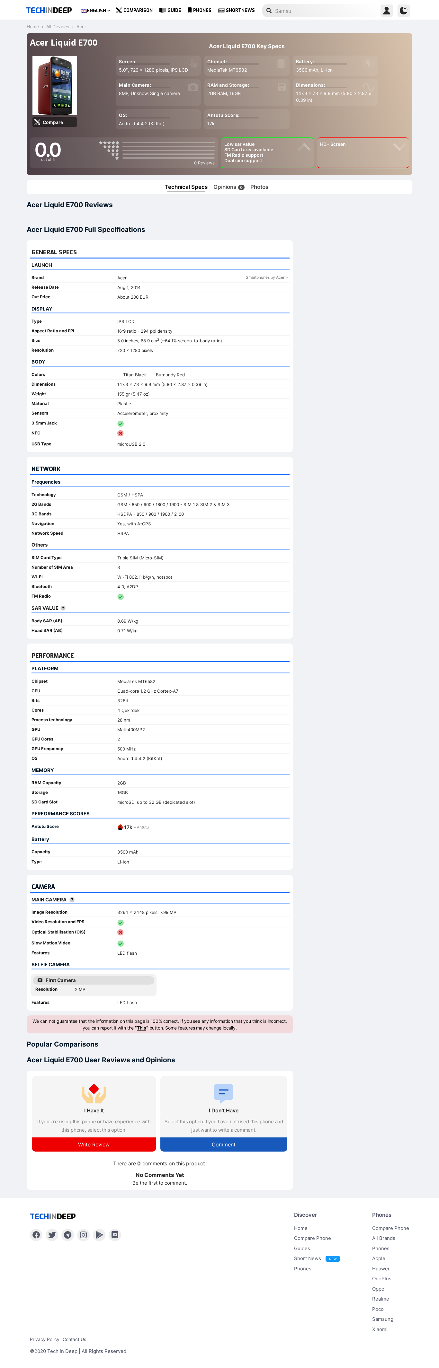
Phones (202, 10)
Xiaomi (380, 1329)
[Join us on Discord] (115, 1235)
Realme (380, 1299)
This (141, 1027)
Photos (259, 187)
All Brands (383, 1238)
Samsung (382, 1319)
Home (301, 1228)
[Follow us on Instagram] (83, 1235)
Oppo (378, 1289)
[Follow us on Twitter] (52, 1235)
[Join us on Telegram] (67, 1235)
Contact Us (74, 1339)
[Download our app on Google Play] (99, 1235)
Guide (174, 10)
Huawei (380, 1269)
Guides (302, 1248)
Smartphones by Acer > (267, 277)
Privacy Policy (44, 1339)
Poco (378, 1309)
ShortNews (240, 10)
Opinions (228, 187)
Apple (378, 1258)
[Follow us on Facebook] (36, 1235)
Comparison (138, 10)
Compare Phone (312, 1238)
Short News (315, 1258)
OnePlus (381, 1279)
